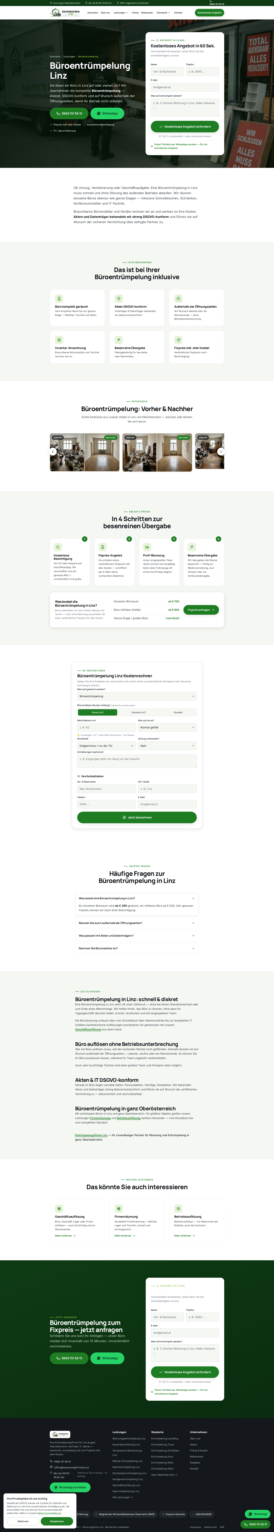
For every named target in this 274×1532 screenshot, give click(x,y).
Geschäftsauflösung (88, 1029)
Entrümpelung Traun (162, 1444)
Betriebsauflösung (128, 1118)
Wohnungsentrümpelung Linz (129, 1438)
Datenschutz (210, 1527)
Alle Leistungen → (122, 1497)
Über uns (105, 12)
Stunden (178, 712)
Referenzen (147, 12)
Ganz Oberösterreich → (164, 1474)
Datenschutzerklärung (49, 1513)
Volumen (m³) (139, 712)
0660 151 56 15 (216, 4)
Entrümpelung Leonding (164, 1438)
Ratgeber (195, 1462)
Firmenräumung (100, 1118)
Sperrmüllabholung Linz (125, 1491)
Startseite (92, 12)
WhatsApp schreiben (72, 1487)
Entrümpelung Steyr (162, 1468)
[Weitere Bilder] (221, 452)
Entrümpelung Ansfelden (165, 1450)
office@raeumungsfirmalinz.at (71, 1467)
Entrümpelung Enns (162, 1456)
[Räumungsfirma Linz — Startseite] (65, 12)
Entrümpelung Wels (162, 1462)
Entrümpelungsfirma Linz (91, 1135)
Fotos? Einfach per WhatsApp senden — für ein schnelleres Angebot (180, 146)
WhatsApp (110, 113)
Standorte (162, 12)
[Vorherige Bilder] (53, 452)
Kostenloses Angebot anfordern (188, 126)
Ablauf (193, 1444)
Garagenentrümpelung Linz (127, 1479)
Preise (135, 12)
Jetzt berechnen (140, 817)
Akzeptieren (57, 1521)
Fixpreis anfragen (199, 610)
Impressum (195, 1527)
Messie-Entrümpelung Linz (127, 1461)
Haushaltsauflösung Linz (126, 1444)
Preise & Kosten (199, 1450)
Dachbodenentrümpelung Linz (129, 1473)
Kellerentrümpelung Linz (126, 1467)
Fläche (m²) (98, 712)
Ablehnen (23, 1521)
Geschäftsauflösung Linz (126, 1485)
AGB (222, 1527)
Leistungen (119, 12)
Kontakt (178, 12)
